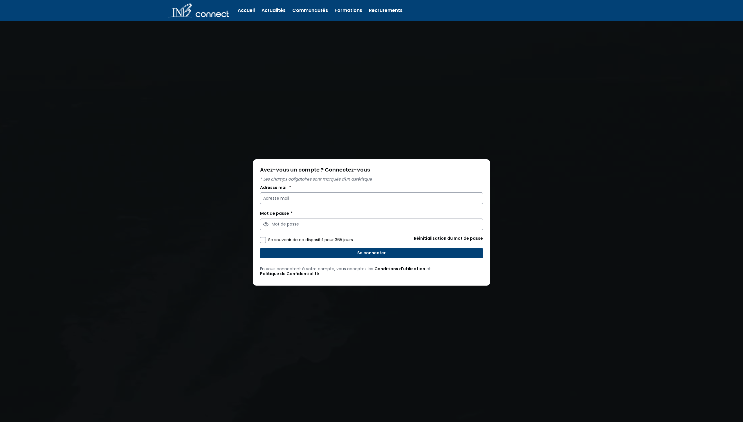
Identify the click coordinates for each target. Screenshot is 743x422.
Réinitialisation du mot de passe (448, 238)
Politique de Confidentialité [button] (289, 273)
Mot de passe (276, 213)
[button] (265, 224)
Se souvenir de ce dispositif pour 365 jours (310, 239)
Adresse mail (275, 187)
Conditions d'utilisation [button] (399, 268)
